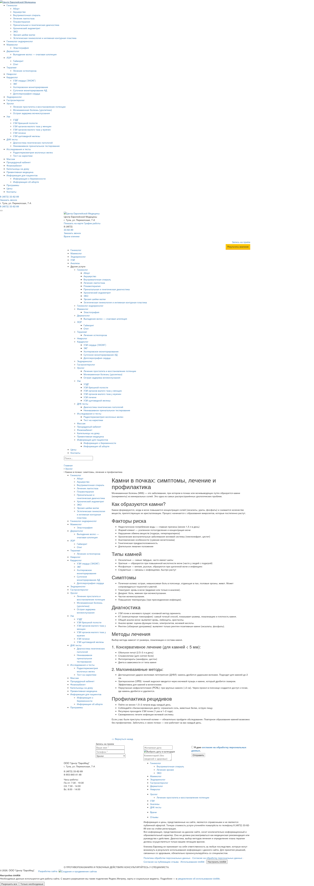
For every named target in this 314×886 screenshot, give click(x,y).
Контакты (11, 191)
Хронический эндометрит (26, 28)
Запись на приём (241, 242)
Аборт (16, 8)
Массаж (11, 159)
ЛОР (9, 57)
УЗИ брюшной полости (25, 123)
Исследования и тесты (19, 149)
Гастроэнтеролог (16, 100)
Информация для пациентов (22, 175)
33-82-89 (9, 196)
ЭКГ (15, 83)
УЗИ (72, 259)
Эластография (21, 47)
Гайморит (18, 60)
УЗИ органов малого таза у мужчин (32, 129)
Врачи (153, 812)
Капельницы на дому (18, 168)
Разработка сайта (47, 871)
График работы (92, 223)
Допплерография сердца (26, 93)
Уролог (10, 103)
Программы (13, 185)
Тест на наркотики (23, 155)
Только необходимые (31, 884)
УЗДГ (16, 119)
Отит (15, 64)
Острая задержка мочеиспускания (31, 113)
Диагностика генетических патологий (33, 142)
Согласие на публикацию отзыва (161, 861)
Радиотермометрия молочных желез (33, 152)
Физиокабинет (14, 165)
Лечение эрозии (165, 769)
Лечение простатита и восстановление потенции (39, 106)
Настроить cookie (217, 861)
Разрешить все (9, 884)
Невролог (12, 74)
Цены (9, 188)
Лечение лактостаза (24, 18)
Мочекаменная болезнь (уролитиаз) (32, 110)
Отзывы (154, 817)
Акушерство (19, 11)
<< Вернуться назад (122, 738)
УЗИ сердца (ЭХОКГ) (24, 80)
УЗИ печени (19, 132)
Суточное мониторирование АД (30, 90)
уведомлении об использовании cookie (199, 878)
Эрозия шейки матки (24, 34)
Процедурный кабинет (19, 162)
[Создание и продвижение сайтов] (78, 871)
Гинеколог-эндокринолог (20, 41)
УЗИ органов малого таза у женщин (32, 126)
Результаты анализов (238, 246)
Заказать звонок (8, 199)
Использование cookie (192, 861)
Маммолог (12, 44)
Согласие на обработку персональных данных (217, 858)
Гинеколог (12, 5)
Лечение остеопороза (24, 70)
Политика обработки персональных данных (167, 858)
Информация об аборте (26, 181)
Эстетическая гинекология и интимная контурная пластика (44, 38)
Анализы (75, 263)
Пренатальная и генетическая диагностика (36, 24)
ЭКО (15, 31)
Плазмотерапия (21, 21)
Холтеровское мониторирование (30, 87)
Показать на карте (73, 223)
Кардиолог (12, 77)
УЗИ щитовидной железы (26, 136)
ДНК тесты (12, 139)
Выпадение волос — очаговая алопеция (35, 54)
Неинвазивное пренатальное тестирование (36, 145)
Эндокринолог (14, 96)
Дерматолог (13, 51)
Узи (8, 116)
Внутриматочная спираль (26, 15)
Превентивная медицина (20, 172)
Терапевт (12, 67)
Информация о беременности (29, 178)
